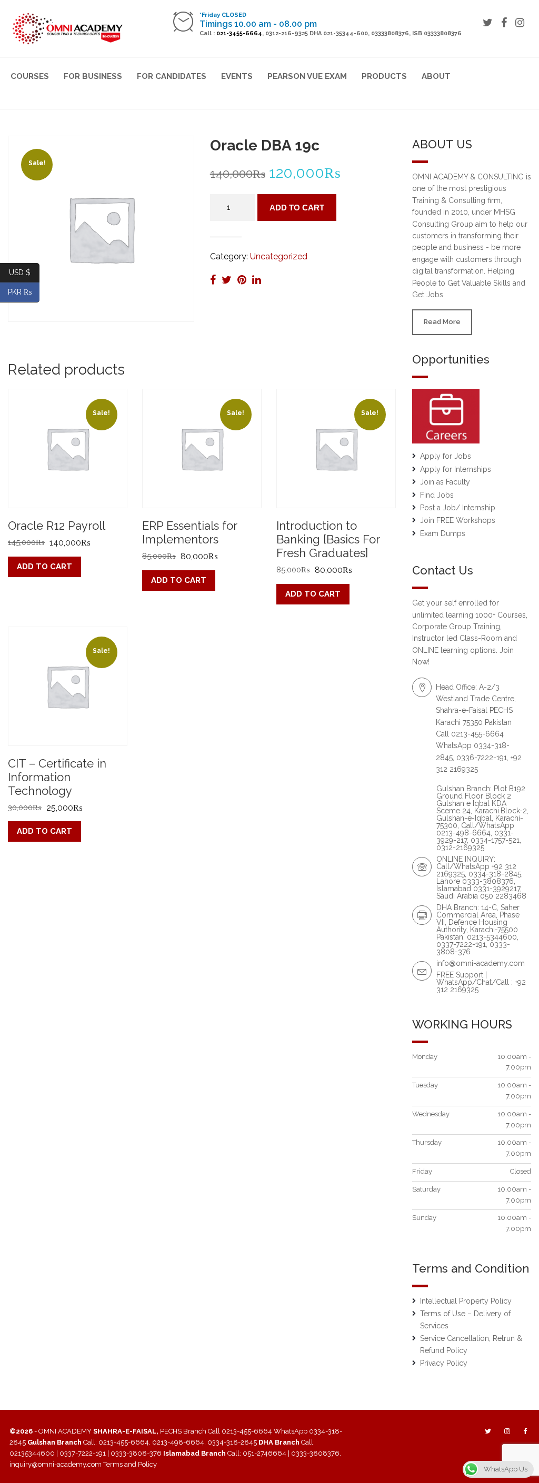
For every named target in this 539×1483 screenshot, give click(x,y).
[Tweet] (228, 280)
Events (237, 76)
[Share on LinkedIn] (256, 280)
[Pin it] (243, 280)
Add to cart (297, 207)
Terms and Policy (130, 1464)
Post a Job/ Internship (457, 507)
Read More (442, 322)
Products (384, 76)
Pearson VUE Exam (307, 76)
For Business (93, 76)
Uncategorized (278, 256)
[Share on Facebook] (214, 280)
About (436, 76)
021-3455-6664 (239, 33)
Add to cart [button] (44, 566)
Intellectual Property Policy (466, 1301)
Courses (30, 76)
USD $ (24, 272)
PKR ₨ (23, 292)
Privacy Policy (443, 1363)
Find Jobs (437, 495)
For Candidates (171, 76)
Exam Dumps (442, 533)
